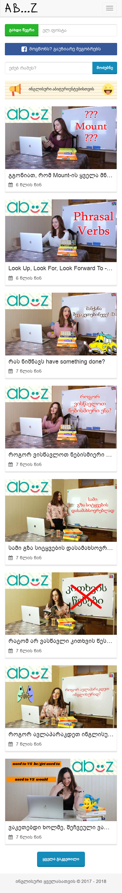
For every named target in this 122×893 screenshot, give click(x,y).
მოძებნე (105, 67)
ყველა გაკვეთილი (61, 858)
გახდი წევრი (21, 30)
